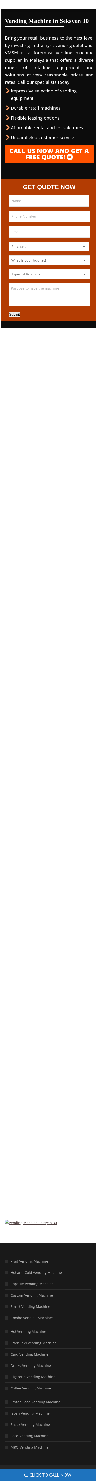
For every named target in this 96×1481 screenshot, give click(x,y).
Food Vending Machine (29, 1436)
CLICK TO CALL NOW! (51, 1475)
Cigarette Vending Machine (33, 1376)
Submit (14, 314)
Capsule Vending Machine (32, 1284)
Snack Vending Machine (30, 1424)
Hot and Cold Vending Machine (36, 1272)
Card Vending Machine (29, 1354)
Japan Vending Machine (30, 1413)
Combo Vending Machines (32, 1317)
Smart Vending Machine (30, 1306)
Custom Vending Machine (32, 1295)
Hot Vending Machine (28, 1331)
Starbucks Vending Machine (34, 1343)
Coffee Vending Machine (31, 1388)
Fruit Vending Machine (29, 1261)
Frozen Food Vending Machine (35, 1402)
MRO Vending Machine (29, 1447)
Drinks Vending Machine (31, 1365)
